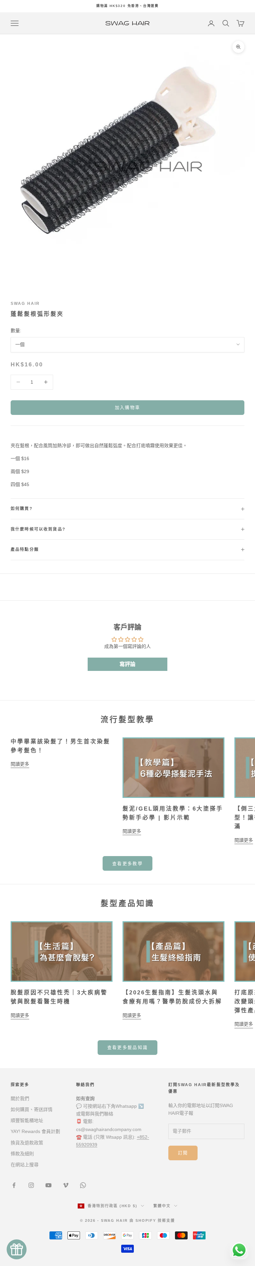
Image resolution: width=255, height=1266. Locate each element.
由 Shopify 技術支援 (152, 1220)
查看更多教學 (127, 863)
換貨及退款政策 (27, 1142)
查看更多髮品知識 (127, 1047)
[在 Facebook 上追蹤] (14, 1185)
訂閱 (183, 1152)
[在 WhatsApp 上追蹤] (83, 1185)
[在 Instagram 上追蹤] (31, 1185)
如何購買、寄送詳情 (31, 1109)
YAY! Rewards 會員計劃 (35, 1131)
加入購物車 (127, 407)
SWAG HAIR (25, 303)
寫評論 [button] (127, 664)
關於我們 (20, 1098)
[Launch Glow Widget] (17, 1249)
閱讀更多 (20, 764)
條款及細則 (22, 1153)
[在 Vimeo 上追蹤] (65, 1185)
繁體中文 (162, 1206)
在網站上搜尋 (25, 1164)
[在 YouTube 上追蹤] (48, 1185)
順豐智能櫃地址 (27, 1120)
